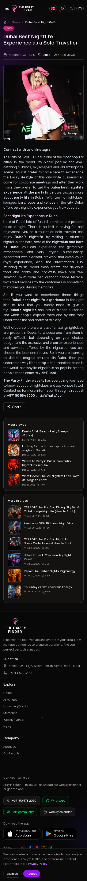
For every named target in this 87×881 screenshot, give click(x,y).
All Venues (10, 700)
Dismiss (12, 874)
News (16, 22)
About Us (9, 747)
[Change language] (53, 8)
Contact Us (11, 753)
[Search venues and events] (71, 8)
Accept (32, 874)
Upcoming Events (15, 706)
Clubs (8, 28)
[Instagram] (37, 848)
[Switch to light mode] (62, 8)
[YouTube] (23, 848)
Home (7, 693)
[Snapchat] (44, 848)
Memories (10, 713)
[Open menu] (7, 8)
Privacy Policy (37, 864)
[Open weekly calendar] (80, 8)
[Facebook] (30, 848)
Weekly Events (13, 720)
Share (17, 407)
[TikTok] (51, 848)
